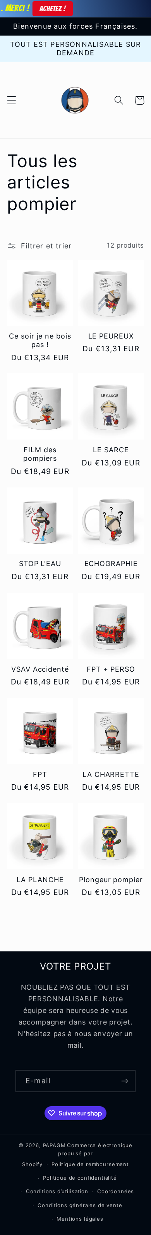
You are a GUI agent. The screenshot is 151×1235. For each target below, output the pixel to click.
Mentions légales (80, 1219)
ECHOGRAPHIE (111, 563)
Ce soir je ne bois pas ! (40, 340)
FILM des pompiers (40, 454)
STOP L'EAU (40, 563)
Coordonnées (115, 1191)
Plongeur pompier (110, 880)
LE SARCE (111, 450)
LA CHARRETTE (110, 774)
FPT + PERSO (111, 669)
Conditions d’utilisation (57, 1191)
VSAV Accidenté (40, 669)
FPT (40, 774)
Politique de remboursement (90, 1164)
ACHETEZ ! (42, 8)
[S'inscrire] (124, 1081)
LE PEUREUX (111, 336)
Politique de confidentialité (80, 1178)
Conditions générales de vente (80, 1205)
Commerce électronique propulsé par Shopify (77, 1154)
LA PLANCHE (40, 880)
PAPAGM (54, 1145)
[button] (12, 100)
